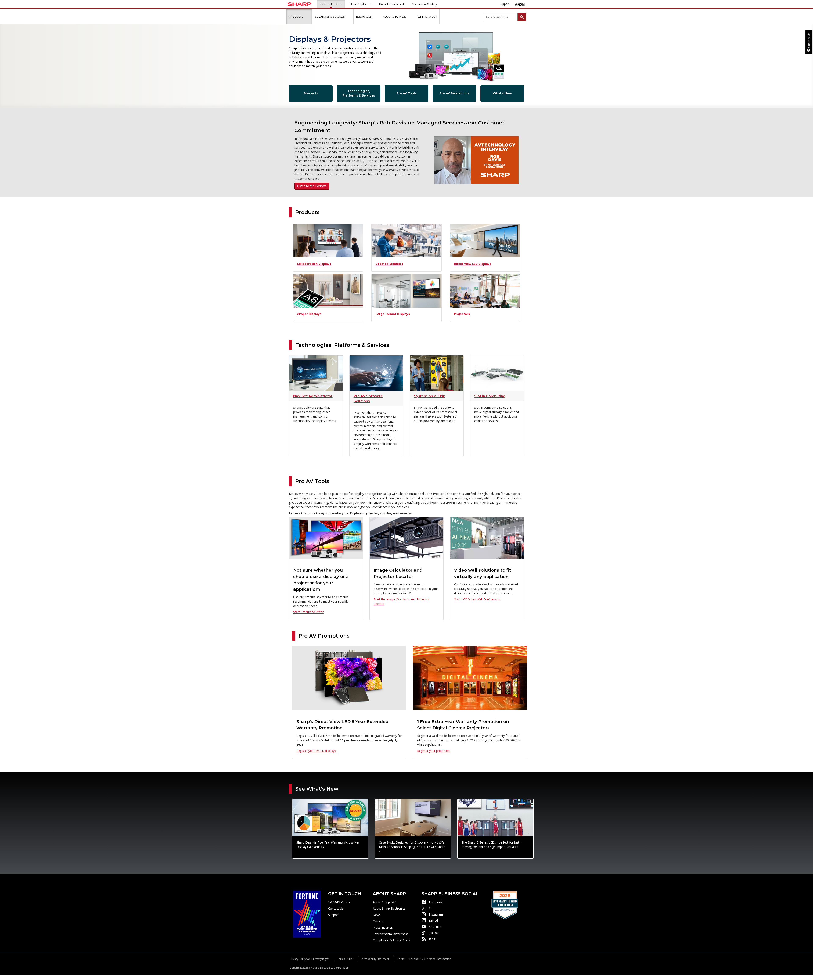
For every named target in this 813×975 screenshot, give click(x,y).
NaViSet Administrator (313, 396)
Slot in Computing (489, 396)
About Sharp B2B (385, 902)
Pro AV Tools (406, 93)
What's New (502, 93)
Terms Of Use (345, 959)
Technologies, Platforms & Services (359, 93)
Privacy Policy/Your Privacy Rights (309, 959)
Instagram (436, 914)
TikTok (433, 933)
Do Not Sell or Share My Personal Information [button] (424, 959)
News (377, 915)
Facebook (435, 902)
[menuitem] (299, 16)
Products (311, 93)
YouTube (435, 927)
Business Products (331, 4)
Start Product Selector (308, 612)
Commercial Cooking (424, 4)
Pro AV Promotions (454, 93)
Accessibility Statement (375, 959)
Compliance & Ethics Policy (391, 940)
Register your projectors (433, 751)
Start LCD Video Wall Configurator (477, 599)
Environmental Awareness (390, 934)
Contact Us (335, 908)
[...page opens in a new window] (307, 914)
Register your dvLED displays (316, 751)
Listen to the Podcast (311, 186)
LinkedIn (434, 920)
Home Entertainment (391, 4)
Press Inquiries (383, 927)
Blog (432, 939)
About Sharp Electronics (389, 908)
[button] (308, 16)
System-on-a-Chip (429, 396)
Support (504, 4)
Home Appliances (360, 4)
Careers (378, 921)
